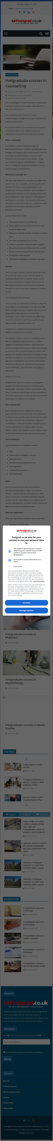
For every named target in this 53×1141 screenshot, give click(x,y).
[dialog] (26, 570)
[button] (26, 566)
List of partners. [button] (39, 581)
